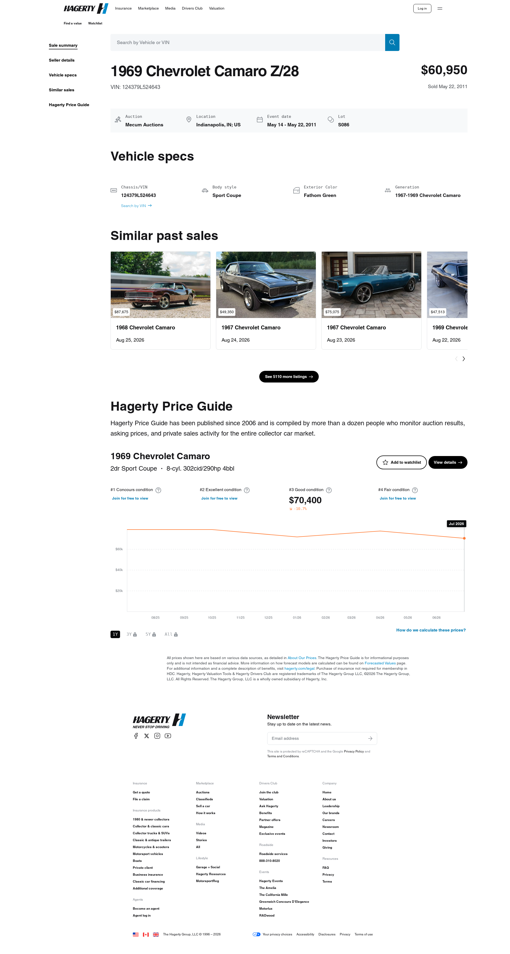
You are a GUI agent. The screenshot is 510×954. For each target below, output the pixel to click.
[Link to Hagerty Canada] (146, 934)
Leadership (330, 806)
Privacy (328, 874)
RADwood (266, 915)
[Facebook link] (136, 735)
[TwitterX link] (146, 735)
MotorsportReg (207, 881)
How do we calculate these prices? (431, 630)
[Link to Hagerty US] (136, 934)
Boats (137, 860)
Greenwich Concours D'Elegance (284, 901)
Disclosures (326, 934)
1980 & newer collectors (151, 819)
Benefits (265, 813)
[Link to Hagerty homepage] (159, 721)
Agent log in (142, 915)
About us (329, 799)
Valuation (266, 799)
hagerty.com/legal (299, 668)
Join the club (268, 792)
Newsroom (330, 826)
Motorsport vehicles (148, 854)
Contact (328, 833)
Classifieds (204, 799)
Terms (327, 881)
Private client (143, 867)
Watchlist (95, 23)
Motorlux (266, 908)
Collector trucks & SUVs (151, 833)
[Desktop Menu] (439, 8)
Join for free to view (130, 498)
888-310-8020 (269, 860)
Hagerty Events (271, 881)
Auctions (203, 792)
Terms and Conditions (283, 756)
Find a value (73, 23)
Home (327, 792)
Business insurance (148, 874)
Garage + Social (208, 867)
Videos (201, 833)
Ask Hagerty (268, 806)
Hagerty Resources (211, 874)
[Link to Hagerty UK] (156, 934)
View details (445, 462)
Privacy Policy (354, 751)
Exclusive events (272, 833)
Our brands (330, 813)
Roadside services (273, 854)
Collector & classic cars (151, 826)
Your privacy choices (277, 934)
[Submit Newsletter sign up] (370, 738)
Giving (327, 847)
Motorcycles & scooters (151, 847)
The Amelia (267, 887)
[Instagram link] (157, 735)
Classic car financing (149, 881)
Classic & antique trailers (152, 840)
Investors (329, 840)
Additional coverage (148, 888)
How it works (205, 813)
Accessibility (305, 934)
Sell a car (203, 806)
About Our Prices (302, 658)
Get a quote (141, 792)
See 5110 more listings (286, 376)
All (198, 847)
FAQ (325, 867)
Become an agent (146, 908)
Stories (201, 840)
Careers (328, 820)
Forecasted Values (380, 663)
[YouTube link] (168, 735)
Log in (422, 8)
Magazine (266, 826)
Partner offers (269, 820)
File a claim (141, 799)
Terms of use (364, 934)
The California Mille (273, 894)
